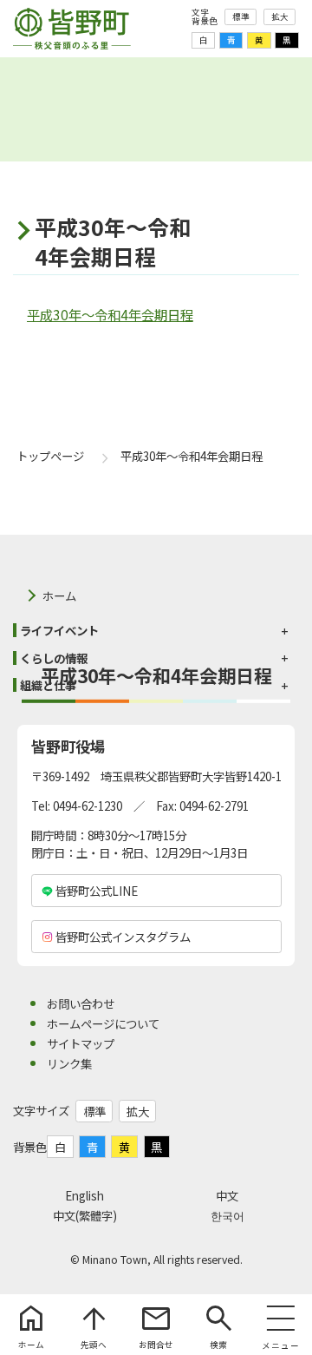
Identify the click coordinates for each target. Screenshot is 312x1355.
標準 (241, 16)
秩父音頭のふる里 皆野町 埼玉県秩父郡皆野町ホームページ (72, 28)
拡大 (280, 16)
